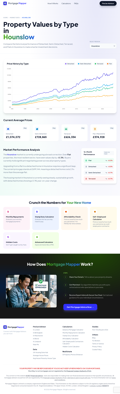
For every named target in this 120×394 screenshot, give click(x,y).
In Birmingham (37, 333)
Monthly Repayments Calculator (74, 333)
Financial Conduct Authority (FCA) (79, 371)
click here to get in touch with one (78, 378)
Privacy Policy (97, 346)
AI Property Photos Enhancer (73, 354)
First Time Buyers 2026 (100, 330)
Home (5, 17)
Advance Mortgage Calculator (73, 330)
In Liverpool (37, 341)
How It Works (53, 3)
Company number (99, 386)
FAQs (76, 3)
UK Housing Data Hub (40, 352)
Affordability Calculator (70, 338)
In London (36, 330)
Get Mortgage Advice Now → (80, 307)
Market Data (15, 17)
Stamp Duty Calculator (70, 335)
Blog (93, 338)
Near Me (36, 344)
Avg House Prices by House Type (44, 358)
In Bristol (36, 338)
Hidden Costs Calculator (71, 346)
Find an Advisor (108, 3)
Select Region (95, 41)
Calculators (66, 3)
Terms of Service (98, 344)
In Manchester (38, 335)
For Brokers (96, 341)
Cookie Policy (97, 349)
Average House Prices (40, 355)
